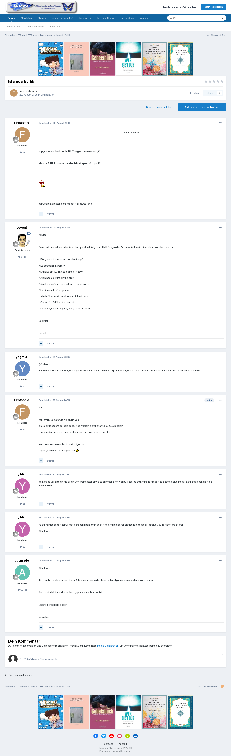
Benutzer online (36, 26)
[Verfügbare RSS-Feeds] (222, 686)
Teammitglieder (13, 26)
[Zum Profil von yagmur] (22, 368)
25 (23, 503)
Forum (11, 18)
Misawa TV (85, 18)
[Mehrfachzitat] (41, 214)
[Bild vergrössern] (42, 183)
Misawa (42, 18)
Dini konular (47, 94)
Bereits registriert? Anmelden (179, 7)
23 (23, 386)
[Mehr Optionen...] (220, 123)
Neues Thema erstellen (159, 107)
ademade (22, 560)
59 (23, 152)
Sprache (109, 743)
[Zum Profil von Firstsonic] (14, 93)
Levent (22, 227)
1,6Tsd (23, 589)
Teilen (195, 93)
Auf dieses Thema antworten (202, 107)
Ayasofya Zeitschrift (62, 18)
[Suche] (222, 18)
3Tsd (23, 256)
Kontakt (123, 743)
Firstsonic (31, 91)
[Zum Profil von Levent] (22, 239)
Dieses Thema (207, 18)
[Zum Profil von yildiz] (22, 486)
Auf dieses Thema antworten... (43, 659)
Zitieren (51, 213)
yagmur (22, 357)
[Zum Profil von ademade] (22, 572)
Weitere (144, 18)
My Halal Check (105, 18)
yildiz (22, 474)
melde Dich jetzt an (108, 645)
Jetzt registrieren (214, 6)
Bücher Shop (127, 18)
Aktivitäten (26, 18)
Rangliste (55, 26)
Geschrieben (54, 123)
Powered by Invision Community (115, 751)
